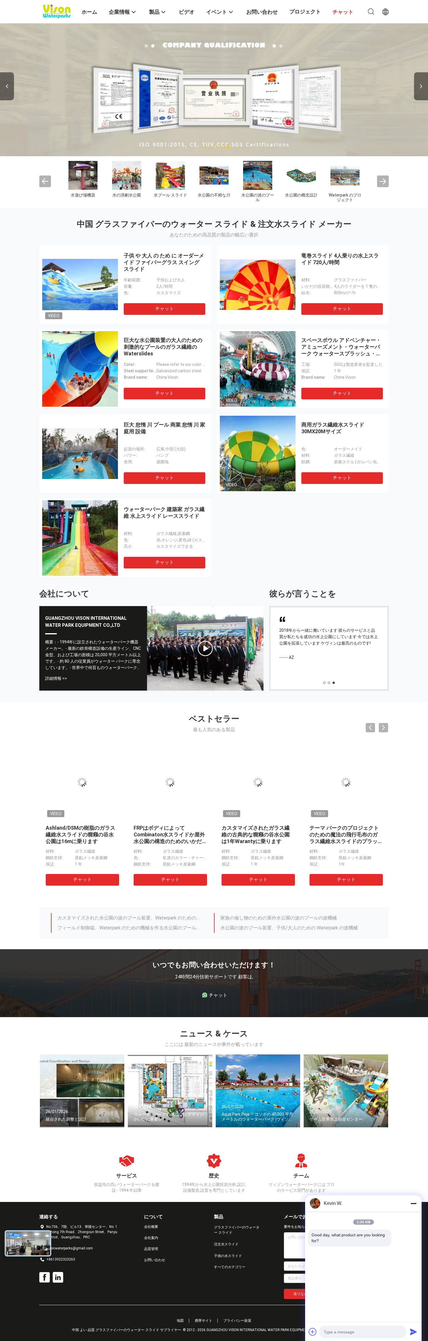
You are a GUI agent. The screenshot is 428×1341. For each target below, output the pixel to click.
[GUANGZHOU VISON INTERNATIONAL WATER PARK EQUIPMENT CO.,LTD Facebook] (44, 1277)
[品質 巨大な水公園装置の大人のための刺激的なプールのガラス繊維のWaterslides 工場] (80, 368)
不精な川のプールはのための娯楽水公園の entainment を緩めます (289, 919)
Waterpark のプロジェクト (345, 197)
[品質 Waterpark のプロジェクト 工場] (345, 175)
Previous (7, 86)
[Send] (413, 1331)
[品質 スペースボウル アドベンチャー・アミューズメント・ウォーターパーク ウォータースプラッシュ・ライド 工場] (258, 368)
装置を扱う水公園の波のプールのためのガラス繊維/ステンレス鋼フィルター (130, 919)
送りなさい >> (304, 1294)
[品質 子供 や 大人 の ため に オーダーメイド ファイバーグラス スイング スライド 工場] (80, 284)
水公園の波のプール (257, 197)
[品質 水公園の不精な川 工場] (214, 175)
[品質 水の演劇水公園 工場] (126, 175)
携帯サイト (203, 1321)
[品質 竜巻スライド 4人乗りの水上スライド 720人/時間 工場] (258, 284)
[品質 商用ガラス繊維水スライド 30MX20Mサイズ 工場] (258, 453)
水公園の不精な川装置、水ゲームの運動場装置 (106, 928)
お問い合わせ (154, 1260)
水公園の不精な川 (214, 195)
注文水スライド (226, 1244)
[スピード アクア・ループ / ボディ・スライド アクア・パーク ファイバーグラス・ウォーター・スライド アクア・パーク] (205, 648)
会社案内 (151, 1238)
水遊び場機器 (83, 195)
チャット (164, 308)
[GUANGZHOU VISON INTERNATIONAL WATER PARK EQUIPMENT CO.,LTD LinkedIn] (58, 1277)
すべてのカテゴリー (229, 1267)
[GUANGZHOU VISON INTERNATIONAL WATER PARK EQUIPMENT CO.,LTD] (57, 11)
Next (421, 86)
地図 (180, 1321)
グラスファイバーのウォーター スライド (236, 1230)
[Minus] (413, 1203)
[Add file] (313, 1331)
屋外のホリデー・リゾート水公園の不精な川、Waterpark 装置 (285, 928)
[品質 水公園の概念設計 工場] (301, 175)
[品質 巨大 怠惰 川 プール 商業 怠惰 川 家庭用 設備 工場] (80, 453)
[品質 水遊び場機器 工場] (83, 175)
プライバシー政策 (237, 1321)
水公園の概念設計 (301, 195)
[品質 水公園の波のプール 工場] (257, 175)
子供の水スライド (228, 1256)
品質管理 (151, 1249)
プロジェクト (305, 11)
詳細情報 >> (56, 678)
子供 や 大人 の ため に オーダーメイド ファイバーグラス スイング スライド (164, 262)
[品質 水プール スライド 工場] (170, 175)
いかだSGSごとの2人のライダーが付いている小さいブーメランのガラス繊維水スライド (169, 834)
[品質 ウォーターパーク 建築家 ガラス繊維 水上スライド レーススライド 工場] (80, 538)
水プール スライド (170, 195)
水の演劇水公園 (126, 195)
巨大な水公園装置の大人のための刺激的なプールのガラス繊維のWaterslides (163, 347)
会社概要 (151, 1227)
